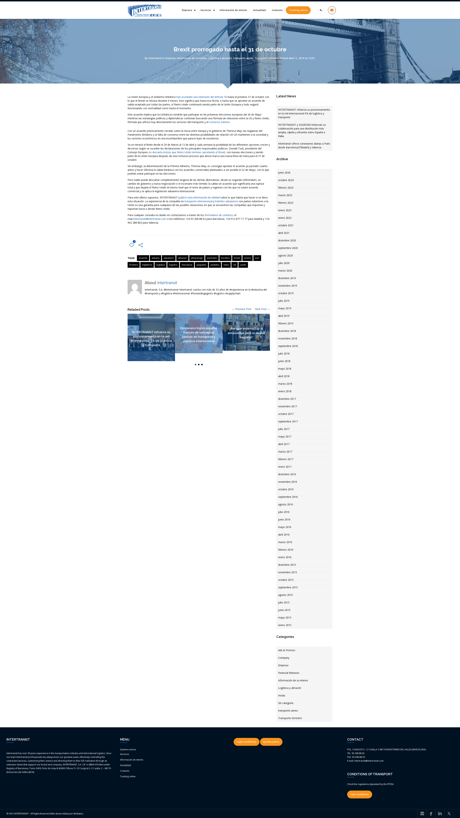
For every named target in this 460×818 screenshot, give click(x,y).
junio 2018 (284, 361)
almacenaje (197, 257)
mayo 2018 (284, 368)
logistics (173, 264)
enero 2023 (284, 210)
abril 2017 (283, 444)
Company (283, 657)
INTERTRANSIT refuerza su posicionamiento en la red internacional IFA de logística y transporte (304, 113)
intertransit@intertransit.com (149, 219)
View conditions (359, 794)
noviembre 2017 (287, 406)
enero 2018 (284, 391)
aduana (155, 257)
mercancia (187, 264)
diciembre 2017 (287, 398)
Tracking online (298, 10)
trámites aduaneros (226, 201)
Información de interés (233, 10)
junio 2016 (284, 519)
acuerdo (143, 257)
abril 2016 (283, 534)
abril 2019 (283, 316)
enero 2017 (284, 466)
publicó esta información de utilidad (199, 197)
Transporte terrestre (267, 58)
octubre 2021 (286, 225)
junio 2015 (284, 610)
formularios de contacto (219, 215)
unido (243, 264)
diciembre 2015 (287, 564)
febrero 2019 (285, 323)
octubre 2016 (286, 489)
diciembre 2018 (287, 331)
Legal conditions (246, 741)
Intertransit (155, 58)
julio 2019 (283, 300)
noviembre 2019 (287, 285)
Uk (234, 264)
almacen (182, 257)
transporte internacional (198, 201)
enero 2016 (284, 557)
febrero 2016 (285, 549)
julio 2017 (283, 429)
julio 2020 (283, 263)
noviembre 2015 (287, 572)
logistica (160, 264)
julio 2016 (283, 512)
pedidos (215, 264)
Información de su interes (192, 58)
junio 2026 (284, 172)
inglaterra (147, 264)
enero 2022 (284, 217)
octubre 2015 (286, 579)
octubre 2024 (286, 180)
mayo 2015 (284, 617)
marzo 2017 (285, 451)
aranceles (212, 257)
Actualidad (259, 10)
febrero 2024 (285, 187)
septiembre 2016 (288, 497)
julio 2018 (283, 353)
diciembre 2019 (287, 278)
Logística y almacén (220, 58)
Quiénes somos (128, 749)
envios (247, 257)
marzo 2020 (285, 270)
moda (281, 695)
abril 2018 (283, 376)
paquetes (201, 264)
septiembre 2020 (288, 248)
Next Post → (262, 309)
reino (226, 264)
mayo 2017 (284, 436)
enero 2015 (284, 625)
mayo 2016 (284, 527)
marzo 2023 (285, 195)
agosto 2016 (285, 504)
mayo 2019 (284, 308)
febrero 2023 (285, 202)
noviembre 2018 (287, 338)
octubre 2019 (286, 293)
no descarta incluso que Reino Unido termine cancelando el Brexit (187, 152)
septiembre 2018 (288, 346)
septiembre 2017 (288, 421)
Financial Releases (288, 673)
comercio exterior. (219, 122)
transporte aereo (243, 58)
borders (225, 257)
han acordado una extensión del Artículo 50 (201, 97)
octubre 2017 (286, 414)
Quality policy (271, 741)
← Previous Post (241, 309)
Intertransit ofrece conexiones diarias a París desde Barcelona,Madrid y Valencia (304, 145)
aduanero (169, 257)
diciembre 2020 (287, 240)
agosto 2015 (285, 595)
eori (257, 257)
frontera (133, 264)
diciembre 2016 (287, 474)
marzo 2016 (285, 542)
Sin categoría (285, 703)
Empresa (187, 10)
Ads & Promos (286, 650)
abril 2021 (283, 233)
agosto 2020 (285, 255)
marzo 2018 (285, 383)
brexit (237, 257)
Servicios (206, 10)
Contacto (277, 10)
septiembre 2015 (288, 587)
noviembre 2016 (287, 481)
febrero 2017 (285, 459)
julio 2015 (283, 602)
